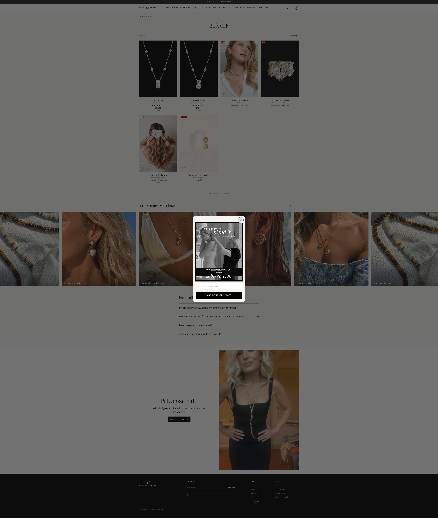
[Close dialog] (241, 220)
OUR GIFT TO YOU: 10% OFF (219, 295)
